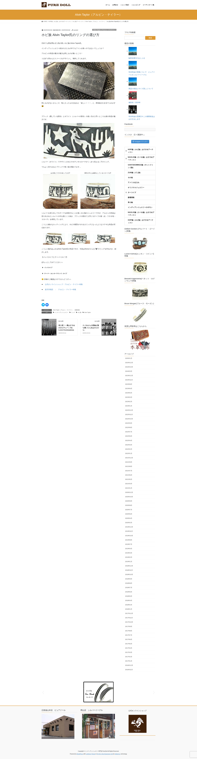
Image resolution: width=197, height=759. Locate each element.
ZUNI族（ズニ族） (135, 172)
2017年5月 (128, 644)
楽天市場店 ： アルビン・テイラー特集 (60, 289)
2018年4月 (128, 600)
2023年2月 (128, 401)
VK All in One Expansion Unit (105, 754)
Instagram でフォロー (141, 141)
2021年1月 (128, 488)
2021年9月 (128, 462)
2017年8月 (128, 631)
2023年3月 (128, 397)
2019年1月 (128, 561)
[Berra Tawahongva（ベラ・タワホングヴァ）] (109, 324)
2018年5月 (128, 596)
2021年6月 (128, 475)
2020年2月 (128, 522)
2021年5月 (128, 479)
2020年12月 (129, 492)
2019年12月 (129, 527)
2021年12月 (129, 458)
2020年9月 (128, 501)
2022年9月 (128, 423)
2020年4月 (128, 518)
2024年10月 (129, 367)
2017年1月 (128, 661)
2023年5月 (128, 393)
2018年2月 (128, 605)
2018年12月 (129, 566)
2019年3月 (128, 553)
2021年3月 (128, 483)
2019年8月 (128, 540)
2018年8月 (128, 583)
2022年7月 (128, 432)
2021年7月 (128, 471)
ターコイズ (132, 192)
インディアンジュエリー (61, 312)
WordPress (80, 754)
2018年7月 (128, 587)
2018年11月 (129, 570)
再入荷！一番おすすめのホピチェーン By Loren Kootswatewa (66, 327)
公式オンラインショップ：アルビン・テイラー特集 (64, 284)
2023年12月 (129, 375)
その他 (130, 177)
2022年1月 (128, 453)
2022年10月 (129, 419)
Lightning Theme (90, 754)
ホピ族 (79, 312)
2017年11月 (129, 618)
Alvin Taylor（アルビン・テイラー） (104, 30)
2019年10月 (129, 535)
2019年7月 (128, 544)
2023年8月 (128, 384)
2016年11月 (129, 669)
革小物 (130, 202)
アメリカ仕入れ (133, 182)
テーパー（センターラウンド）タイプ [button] (55, 273)
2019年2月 (128, 557)
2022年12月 (129, 410)
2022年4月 (128, 440)
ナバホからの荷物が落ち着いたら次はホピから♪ (91, 327)
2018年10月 (129, 574)
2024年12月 (129, 362)
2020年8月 (128, 505)
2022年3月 (128, 445)
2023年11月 (129, 380)
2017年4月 (128, 648)
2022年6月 (128, 436)
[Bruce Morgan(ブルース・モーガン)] (139, 315)
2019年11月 (129, 531)
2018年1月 (128, 609)
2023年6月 (128, 388)
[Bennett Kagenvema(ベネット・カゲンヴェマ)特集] (139, 292)
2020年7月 (128, 509)
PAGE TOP (190, 734)
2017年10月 (129, 622)
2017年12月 (129, 613)
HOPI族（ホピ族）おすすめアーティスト (140, 151)
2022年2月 (128, 449)
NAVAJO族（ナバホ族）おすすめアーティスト (141, 158)
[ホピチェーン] (49, 326)
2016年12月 (129, 665)
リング (73, 312)
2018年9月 (128, 579)
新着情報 (77, 310)
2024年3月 (128, 371)
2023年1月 (128, 406)
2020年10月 (129, 497)
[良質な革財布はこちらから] (139, 340)
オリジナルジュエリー (136, 187)
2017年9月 (128, 626)
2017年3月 (128, 652)
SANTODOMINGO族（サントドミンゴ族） (140, 166)
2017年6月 (128, 639)
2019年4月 (128, 548)
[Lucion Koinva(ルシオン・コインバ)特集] (139, 267)
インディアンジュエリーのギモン (140, 207)
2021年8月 (128, 466)
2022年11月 (129, 414)
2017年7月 (128, 635)
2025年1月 (128, 358)
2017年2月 (128, 656)
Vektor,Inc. (117, 754)
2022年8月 (128, 427)
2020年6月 (128, 514)
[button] (43, 692)
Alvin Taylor (87, 312)
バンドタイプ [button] (48, 267)
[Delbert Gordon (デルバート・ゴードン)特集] (139, 242)
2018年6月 (128, 592)
